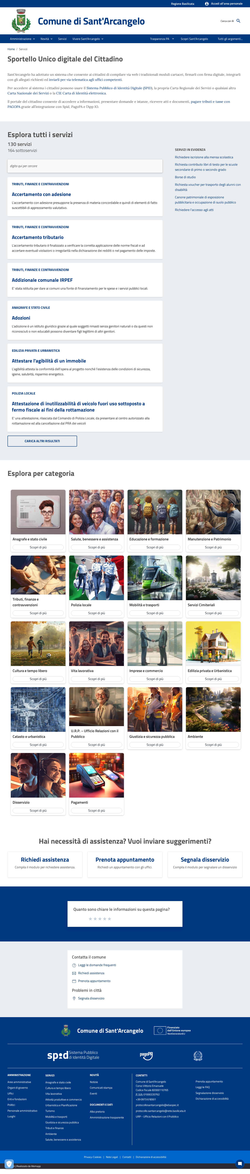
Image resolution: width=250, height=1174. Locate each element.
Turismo (50, 1111)
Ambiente (51, 1134)
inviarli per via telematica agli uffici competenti (85, 80)
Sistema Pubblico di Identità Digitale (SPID (119, 88)
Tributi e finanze (54, 1128)
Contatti (141, 1075)
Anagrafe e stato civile (31, 307)
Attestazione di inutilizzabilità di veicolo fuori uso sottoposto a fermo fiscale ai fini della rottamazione (78, 406)
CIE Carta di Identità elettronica (81, 93)
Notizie (94, 1082)
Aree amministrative (19, 1082)
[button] (223, 4)
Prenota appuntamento (209, 1081)
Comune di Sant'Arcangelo (91, 20)
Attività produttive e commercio (63, 1099)
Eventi (93, 1093)
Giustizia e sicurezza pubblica (62, 1122)
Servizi (50, 1075)
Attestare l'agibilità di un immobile (49, 360)
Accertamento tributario (38, 237)
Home (11, 49)
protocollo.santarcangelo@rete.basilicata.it (161, 1111)
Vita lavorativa (53, 1094)
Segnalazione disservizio (210, 1093)
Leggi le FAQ (203, 1087)
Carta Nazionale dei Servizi (28, 93)
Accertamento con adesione (41, 194)
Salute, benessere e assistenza (63, 1139)
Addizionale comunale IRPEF (42, 280)
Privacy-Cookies (92, 1157)
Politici (11, 1105)
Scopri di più (38, 547)
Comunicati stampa (101, 1088)
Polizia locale (23, 393)
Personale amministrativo (22, 1111)
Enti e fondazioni (17, 1099)
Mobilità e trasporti (56, 1117)
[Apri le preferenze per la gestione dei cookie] (9, 1164)
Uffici (11, 1093)
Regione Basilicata (182, 3)
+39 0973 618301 (146, 1099)
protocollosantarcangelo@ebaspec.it (157, 1105)
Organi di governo (18, 1088)
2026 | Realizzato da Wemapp (25, 1166)
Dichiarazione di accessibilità (212, 1098)
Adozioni (21, 317)
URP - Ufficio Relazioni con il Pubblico (157, 1116)
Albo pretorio (97, 1111)
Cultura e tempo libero (58, 1088)
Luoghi (11, 1116)
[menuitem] (158, 38)
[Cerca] (238, 21)
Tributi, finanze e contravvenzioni (40, 184)
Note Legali (112, 1157)
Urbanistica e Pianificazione (61, 1105)
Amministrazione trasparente (107, 1117)
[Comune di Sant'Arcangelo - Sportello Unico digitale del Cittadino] (21, 20)
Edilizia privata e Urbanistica (36, 350)
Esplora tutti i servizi (40, 134)
